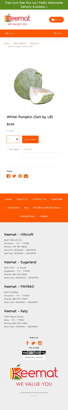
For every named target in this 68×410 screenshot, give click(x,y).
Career (44, 216)
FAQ (26, 208)
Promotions (27, 216)
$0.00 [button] (58, 19)
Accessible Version (34, 357)
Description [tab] (14, 149)
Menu (59, 33)
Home (6, 43)
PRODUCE (34, 43)
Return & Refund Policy (47, 208)
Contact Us (39, 199)
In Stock (10, 131)
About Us (22, 199)
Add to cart (30, 139)
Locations (13, 208)
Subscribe (57, 199)
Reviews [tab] (28, 149)
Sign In (11, 33)
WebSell (34, 396)
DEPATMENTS (20, 43)
